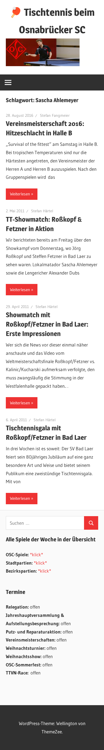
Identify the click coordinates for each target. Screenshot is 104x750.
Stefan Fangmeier (55, 115)
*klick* (36, 554)
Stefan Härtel (42, 210)
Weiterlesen (20, 193)
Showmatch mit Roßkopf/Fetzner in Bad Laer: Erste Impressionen (47, 324)
